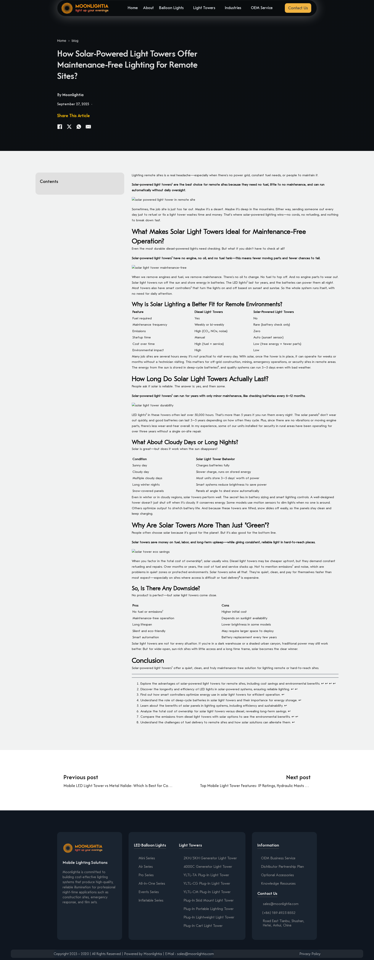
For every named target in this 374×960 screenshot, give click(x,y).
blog (75, 41)
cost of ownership (188, 561)
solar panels (309, 415)
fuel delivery (230, 578)
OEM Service (261, 8)
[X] (69, 126)
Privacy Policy (310, 953)
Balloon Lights (171, 8)
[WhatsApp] (78, 126)
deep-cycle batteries (202, 367)
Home (61, 41)
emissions (285, 567)
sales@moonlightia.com (280, 904)
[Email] (88, 126)
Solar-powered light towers (152, 184)
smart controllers (178, 288)
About (148, 8)
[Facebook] (59, 126)
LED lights (240, 282)
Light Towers (204, 8)
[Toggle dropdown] (186, 8)
